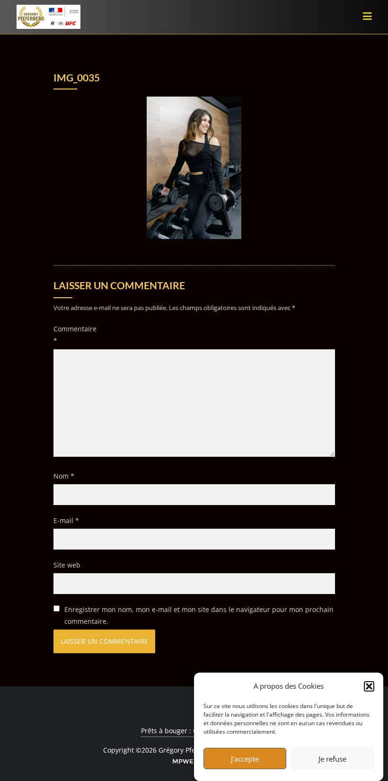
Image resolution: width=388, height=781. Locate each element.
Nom (63, 475)
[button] (369, 686)
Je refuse (332, 758)
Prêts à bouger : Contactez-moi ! (191, 730)
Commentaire (70, 334)
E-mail (66, 520)
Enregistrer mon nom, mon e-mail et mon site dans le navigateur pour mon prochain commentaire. (199, 615)
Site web (66, 564)
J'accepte (245, 758)
